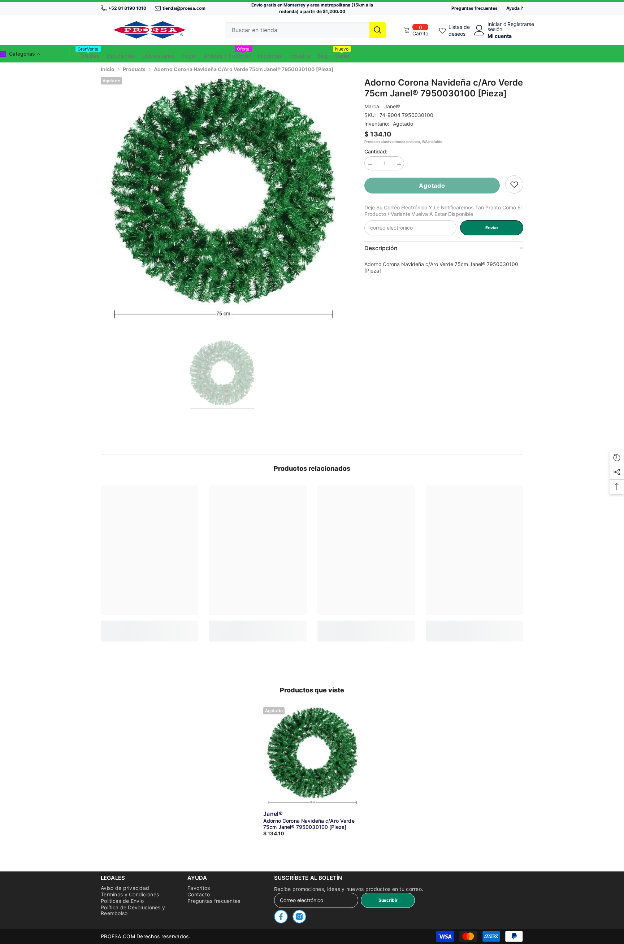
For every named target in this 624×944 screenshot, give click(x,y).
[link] (514, 184)
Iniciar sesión (495, 27)
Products (134, 69)
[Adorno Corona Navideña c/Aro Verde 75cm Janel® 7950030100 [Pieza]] (312, 756)
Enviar (491, 227)
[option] (222, 198)
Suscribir (388, 900)
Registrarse (520, 24)
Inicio (107, 69)
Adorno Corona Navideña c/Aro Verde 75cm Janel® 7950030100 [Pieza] (309, 824)
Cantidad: (375, 151)
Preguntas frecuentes (474, 8)
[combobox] (297, 30)
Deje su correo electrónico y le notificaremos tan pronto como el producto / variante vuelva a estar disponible (442, 210)
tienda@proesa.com (183, 8)
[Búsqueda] (305, 30)
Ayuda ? (514, 8)
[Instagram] (299, 916)
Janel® (392, 106)
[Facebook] (281, 916)
